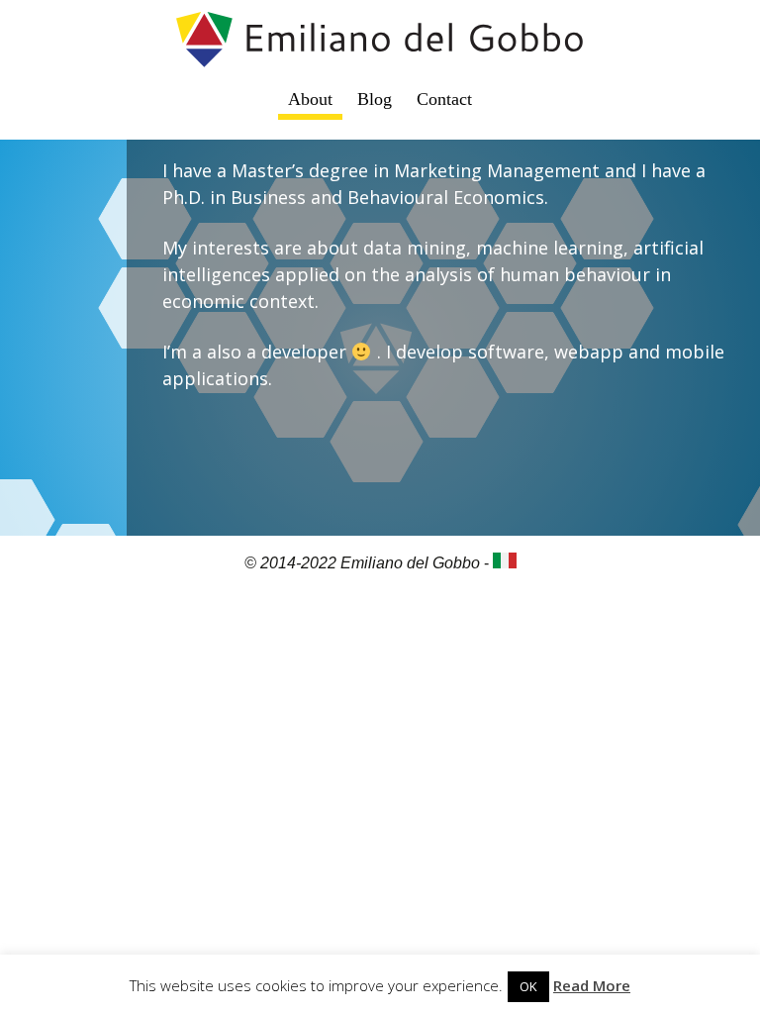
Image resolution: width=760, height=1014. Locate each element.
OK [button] (528, 986)
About (310, 99)
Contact (444, 99)
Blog (374, 99)
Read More (591, 985)
